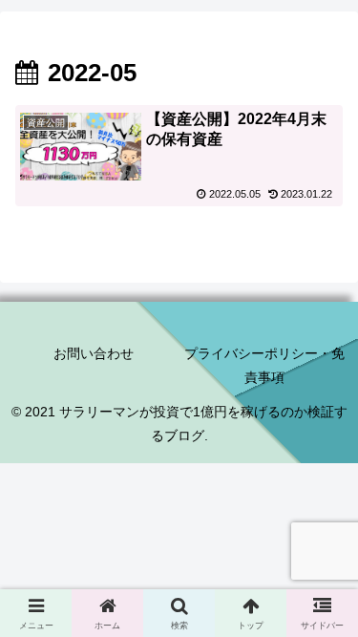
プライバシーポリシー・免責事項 (264, 365)
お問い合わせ (93, 353)
